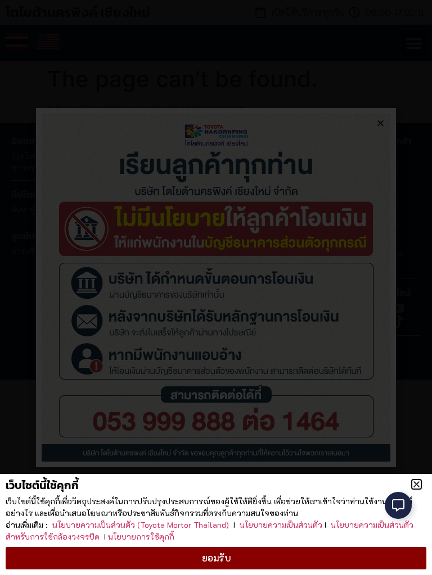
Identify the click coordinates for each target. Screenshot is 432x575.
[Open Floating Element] (398, 505)
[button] (416, 484)
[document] (216, 287)
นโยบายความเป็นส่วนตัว (281, 524)
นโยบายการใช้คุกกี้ (141, 536)
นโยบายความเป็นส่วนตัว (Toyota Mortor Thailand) (140, 524)
